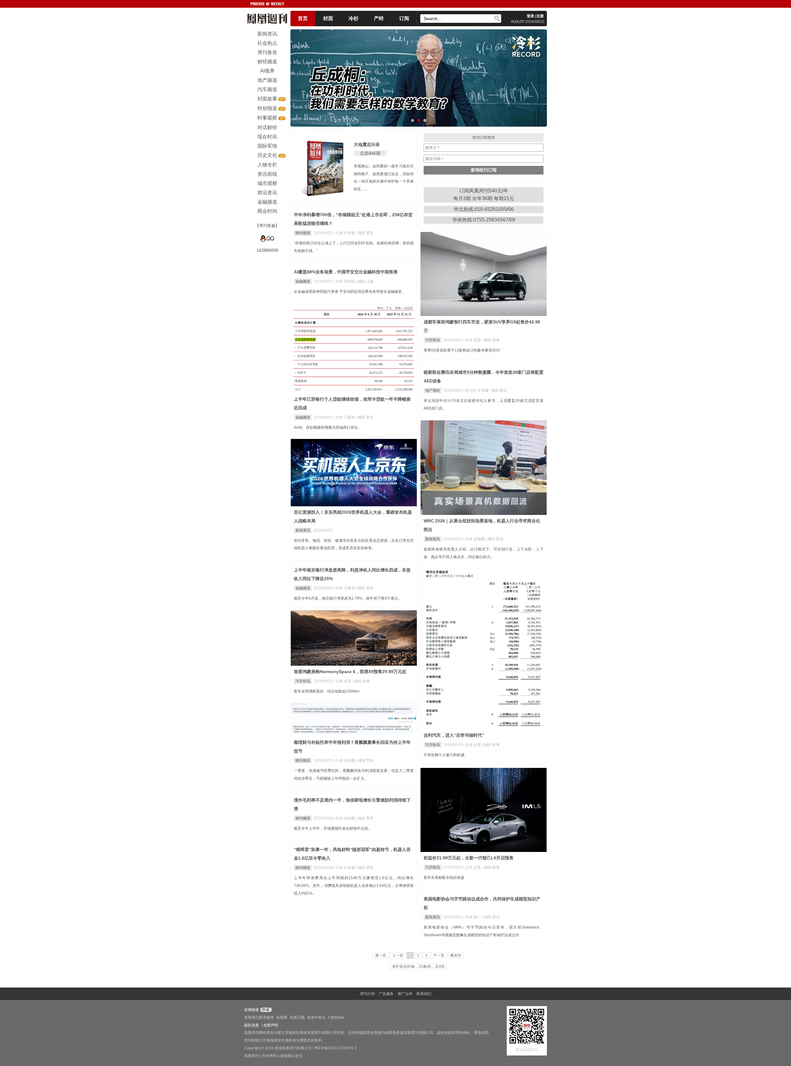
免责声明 (270, 1025)
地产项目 (432, 390)
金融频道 (302, 281)
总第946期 (370, 153)
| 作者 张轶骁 (345, 281)
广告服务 (386, 994)
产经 (379, 18)
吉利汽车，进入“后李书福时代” (454, 735)
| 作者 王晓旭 (345, 417)
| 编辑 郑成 (491, 917)
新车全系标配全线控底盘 (444, 877)
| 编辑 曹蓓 (365, 233)
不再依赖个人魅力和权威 (444, 755)
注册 (540, 16)
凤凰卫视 (297, 1017)
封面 (328, 18)
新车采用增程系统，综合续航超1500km (326, 691)
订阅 (404, 18)
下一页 (438, 955)
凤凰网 (281, 1017)
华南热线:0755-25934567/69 (483, 219)
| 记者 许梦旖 (345, 233)
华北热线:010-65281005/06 (484, 209)
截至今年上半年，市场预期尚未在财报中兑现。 (333, 828)
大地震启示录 (367, 144)
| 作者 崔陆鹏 (474, 539)
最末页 (455, 955)
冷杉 (353, 18)
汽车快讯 (432, 340)
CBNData (336, 1017)
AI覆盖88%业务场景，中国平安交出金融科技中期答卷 (346, 271)
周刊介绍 (367, 994)
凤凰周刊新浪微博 (259, 1017)
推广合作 (405, 994)
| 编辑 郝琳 (491, 340)
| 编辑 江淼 (365, 281)
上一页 (397, 955)
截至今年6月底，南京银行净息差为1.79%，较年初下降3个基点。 (348, 598)
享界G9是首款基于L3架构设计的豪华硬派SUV (462, 350)
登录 (530, 16)
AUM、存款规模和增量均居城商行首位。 (328, 427)
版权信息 (251, 1025)
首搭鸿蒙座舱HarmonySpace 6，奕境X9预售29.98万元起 (350, 671)
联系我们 (424, 994)
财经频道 (302, 233)
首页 (303, 18)
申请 (265, 1010)
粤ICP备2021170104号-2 (336, 1048)
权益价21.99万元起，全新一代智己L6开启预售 (469, 857)
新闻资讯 (432, 539)
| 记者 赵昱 (472, 340)
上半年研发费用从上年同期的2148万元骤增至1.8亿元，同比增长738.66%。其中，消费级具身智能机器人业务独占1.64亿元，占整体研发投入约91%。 (354, 885)
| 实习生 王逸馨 (476, 390)
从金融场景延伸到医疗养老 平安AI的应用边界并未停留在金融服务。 (350, 291)
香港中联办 (316, 1017)
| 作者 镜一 (472, 917)
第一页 (380, 955)
